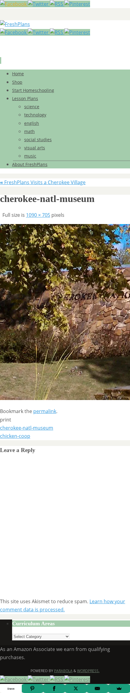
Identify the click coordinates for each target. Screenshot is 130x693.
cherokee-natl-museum (26, 428)
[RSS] (57, 4)
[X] (76, 688)
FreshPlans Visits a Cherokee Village (43, 182)
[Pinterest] (77, 4)
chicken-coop (15, 436)
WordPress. (88, 670)
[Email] (98, 688)
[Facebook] (14, 4)
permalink (44, 411)
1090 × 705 (38, 215)
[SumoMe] (119, 688)
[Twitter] (39, 4)
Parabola (63, 670)
